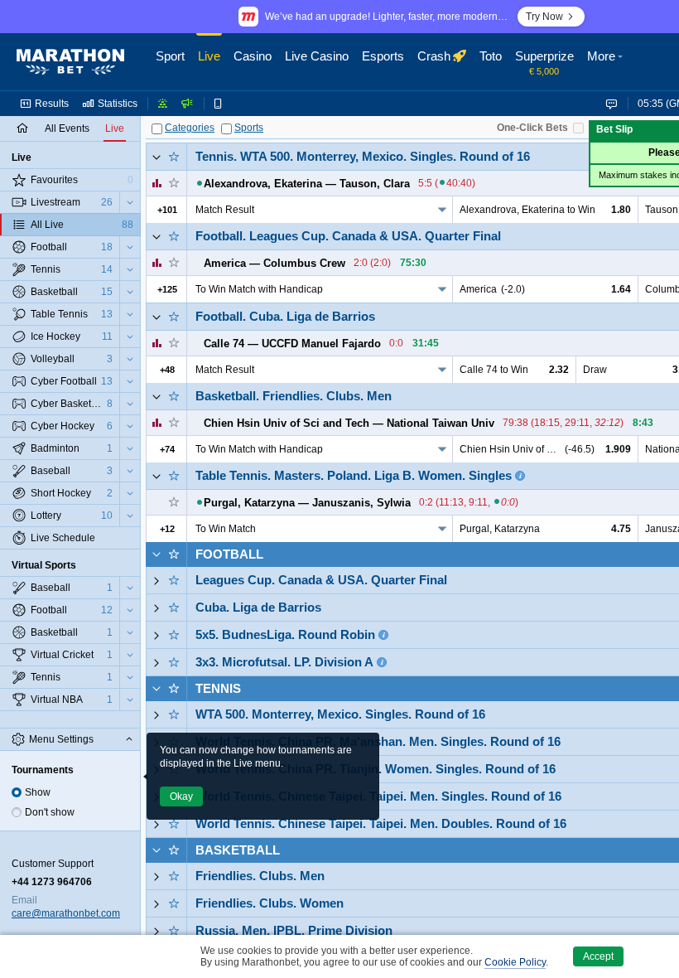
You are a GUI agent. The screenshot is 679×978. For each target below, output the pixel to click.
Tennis (218, 688)
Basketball (237, 850)
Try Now (544, 16)
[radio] (17, 792)
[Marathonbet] (70, 62)
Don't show (50, 812)
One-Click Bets (532, 127)
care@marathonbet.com (66, 913)
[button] (606, 62)
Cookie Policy (515, 962)
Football (229, 554)
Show (38, 792)
